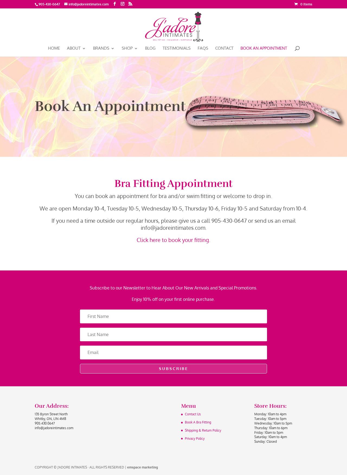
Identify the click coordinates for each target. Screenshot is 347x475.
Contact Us (193, 414)
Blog (150, 48)
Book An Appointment (263, 48)
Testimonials (177, 48)
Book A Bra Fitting (198, 422)
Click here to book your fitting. (173, 239)
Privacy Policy (195, 438)
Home (54, 48)
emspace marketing (142, 467)
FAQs (203, 48)
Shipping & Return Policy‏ (203, 430)
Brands (101, 48)
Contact (224, 48)
